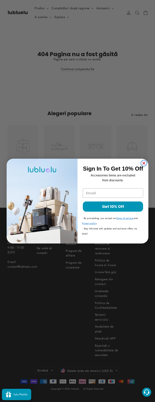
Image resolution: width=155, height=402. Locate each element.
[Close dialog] (144, 163)
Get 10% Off (113, 206)
